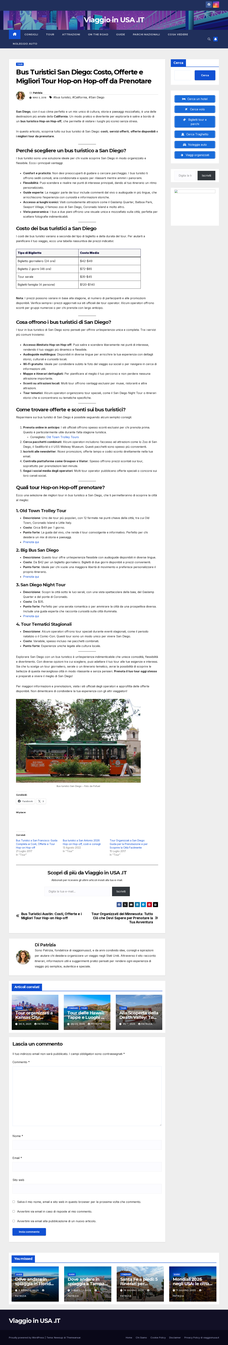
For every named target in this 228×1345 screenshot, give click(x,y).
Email (17, 1158)
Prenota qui (31, 542)
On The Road (98, 34)
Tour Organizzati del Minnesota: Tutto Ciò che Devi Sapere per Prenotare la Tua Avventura (122, 918)
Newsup (58, 1337)
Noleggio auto (25, 43)
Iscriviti (121, 891)
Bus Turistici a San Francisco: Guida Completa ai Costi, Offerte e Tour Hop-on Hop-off (36, 844)
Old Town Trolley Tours (62, 437)
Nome (17, 1136)
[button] (209, 39)
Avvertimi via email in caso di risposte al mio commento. (54, 1211)
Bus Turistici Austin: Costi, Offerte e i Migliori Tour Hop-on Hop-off (51, 916)
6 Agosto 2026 (29, 1290)
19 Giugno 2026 (134, 1290)
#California (79, 97)
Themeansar (73, 1337)
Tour (50, 34)
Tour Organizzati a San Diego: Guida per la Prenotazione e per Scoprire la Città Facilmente (129, 844)
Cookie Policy (158, 1337)
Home (129, 1337)
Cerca (178, 63)
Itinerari (73, 1008)
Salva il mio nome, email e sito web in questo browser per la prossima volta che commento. (79, 1202)
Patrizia (37, 92)
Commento (21, 1062)
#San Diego (96, 97)
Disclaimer (175, 1337)
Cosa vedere (178, 34)
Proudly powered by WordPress (27, 1337)
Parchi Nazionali (146, 34)
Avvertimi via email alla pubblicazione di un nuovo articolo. (56, 1221)
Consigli (31, 34)
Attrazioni (71, 34)
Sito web (18, 1180)
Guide (120, 34)
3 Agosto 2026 (81, 1290)
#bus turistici (62, 97)
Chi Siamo (141, 1337)
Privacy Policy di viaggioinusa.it (201, 1337)
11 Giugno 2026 (186, 1290)
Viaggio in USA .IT (114, 19)
